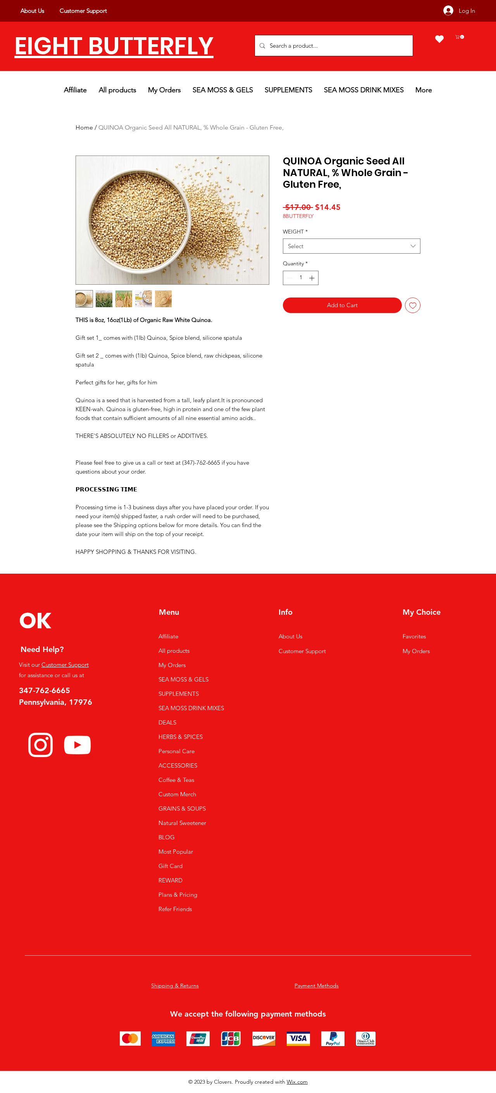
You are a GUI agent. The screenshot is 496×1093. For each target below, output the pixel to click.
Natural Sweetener (182, 823)
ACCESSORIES (177, 765)
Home (84, 127)
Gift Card (170, 866)
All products (173, 650)
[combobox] (351, 246)
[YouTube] (77, 744)
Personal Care (176, 751)
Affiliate (168, 636)
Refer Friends (175, 909)
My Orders (172, 665)
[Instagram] (40, 744)
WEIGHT (295, 231)
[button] (460, 37)
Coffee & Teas (176, 779)
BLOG (166, 837)
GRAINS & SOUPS (182, 808)
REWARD (170, 880)
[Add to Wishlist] (413, 305)
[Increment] (312, 278)
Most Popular (175, 851)
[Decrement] (289, 278)
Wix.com (297, 1081)
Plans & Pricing (177, 894)
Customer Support (65, 664)
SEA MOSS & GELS (183, 679)
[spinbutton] (301, 278)
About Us (290, 636)
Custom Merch (177, 794)
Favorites (414, 636)
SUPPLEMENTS (178, 693)
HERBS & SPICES (180, 736)
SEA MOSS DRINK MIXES (191, 708)
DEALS (167, 722)
